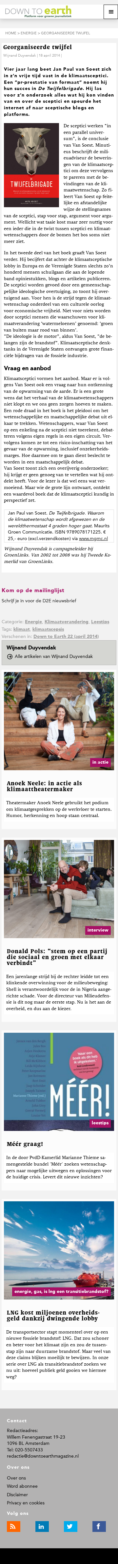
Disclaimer (17, 1495)
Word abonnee (22, 1486)
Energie (33, 622)
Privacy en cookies (26, 1503)
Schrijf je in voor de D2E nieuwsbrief (39, 601)
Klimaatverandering (66, 622)
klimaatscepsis (48, 629)
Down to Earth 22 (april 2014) (66, 636)
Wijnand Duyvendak (19, 55)
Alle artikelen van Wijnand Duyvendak (56, 656)
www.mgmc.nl (93, 538)
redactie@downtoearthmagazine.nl (43, 1456)
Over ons (16, 1478)
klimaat (21, 629)
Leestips (100, 622)
